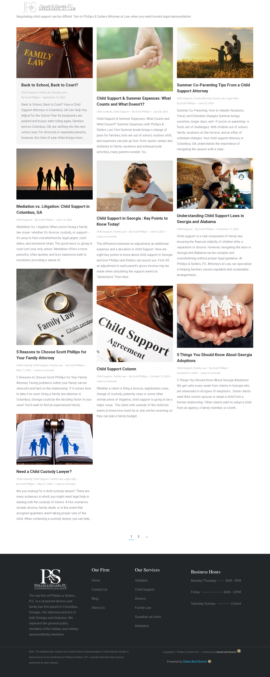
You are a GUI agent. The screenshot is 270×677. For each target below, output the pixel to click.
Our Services (147, 569)
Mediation (142, 626)
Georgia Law (59, 92)
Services (159, 7)
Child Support (29, 92)
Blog (95, 598)
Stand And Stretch (195, 661)
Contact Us (187, 7)
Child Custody (104, 111)
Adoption (141, 580)
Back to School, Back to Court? (49, 85)
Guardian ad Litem (148, 616)
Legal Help (232, 98)
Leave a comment (107, 236)
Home (117, 7)
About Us (137, 7)
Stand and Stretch (226, 652)
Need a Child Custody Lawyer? (44, 471)
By (30, 97)
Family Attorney (202, 98)
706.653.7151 (219, 7)
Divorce (140, 598)
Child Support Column (116, 369)
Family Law (44, 92)
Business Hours (205, 571)
